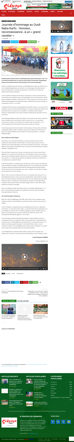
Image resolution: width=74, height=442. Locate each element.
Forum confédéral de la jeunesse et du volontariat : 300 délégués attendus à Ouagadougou (8, 317)
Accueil (3, 19)
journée (13, 273)
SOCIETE (13, 21)
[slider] (23, 268)
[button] (71, 13)
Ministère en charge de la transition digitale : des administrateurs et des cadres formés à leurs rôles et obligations (16, 393)
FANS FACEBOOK (57, 133)
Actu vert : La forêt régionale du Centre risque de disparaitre (12, 292)
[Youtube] (72, 2)
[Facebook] (66, 2)
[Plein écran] (46, 268)
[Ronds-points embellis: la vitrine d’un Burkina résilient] (29, 404)
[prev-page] (2, 323)
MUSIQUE (9, 21)
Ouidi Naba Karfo (19, 273)
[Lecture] (3, 268)
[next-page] (5, 323)
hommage (8, 273)
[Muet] (43, 268)
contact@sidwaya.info (33, 433)
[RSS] (68, 2)
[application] (25, 257)
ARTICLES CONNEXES (9, 301)
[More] (38, 41)
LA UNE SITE (8, 19)
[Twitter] (70, 2)
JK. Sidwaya (5, 38)
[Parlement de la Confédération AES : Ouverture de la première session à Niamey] (29, 394)
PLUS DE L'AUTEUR (22, 301)
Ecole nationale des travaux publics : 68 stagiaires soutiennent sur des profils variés (40, 317)
